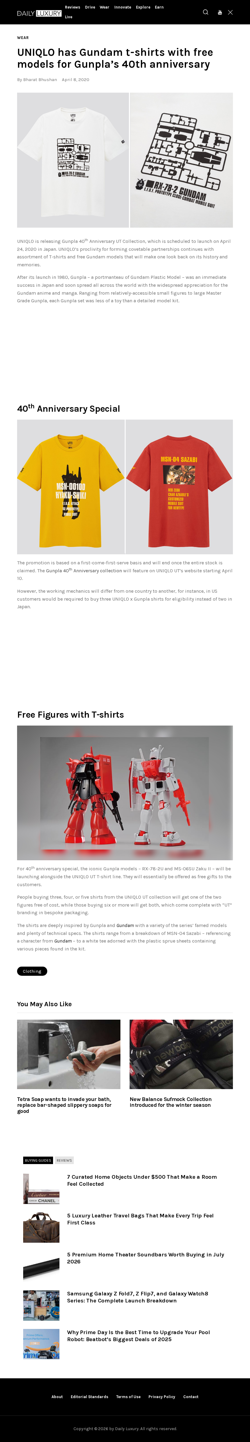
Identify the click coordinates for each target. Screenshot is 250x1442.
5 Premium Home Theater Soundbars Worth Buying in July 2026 (145, 1258)
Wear (23, 37)
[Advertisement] (125, 352)
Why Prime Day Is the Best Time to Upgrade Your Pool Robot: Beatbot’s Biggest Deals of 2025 (138, 1336)
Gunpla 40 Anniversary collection (84, 571)
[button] (125, 160)
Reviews (64, 1160)
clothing (32, 971)
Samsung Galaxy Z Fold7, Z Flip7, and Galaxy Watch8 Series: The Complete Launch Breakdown (137, 1297)
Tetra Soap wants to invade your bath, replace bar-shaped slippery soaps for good (64, 1105)
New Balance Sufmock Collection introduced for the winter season (171, 1102)
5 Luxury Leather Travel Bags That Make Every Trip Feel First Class (140, 1219)
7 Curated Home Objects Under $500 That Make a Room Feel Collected (142, 1180)
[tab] (38, 1160)
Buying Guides (38, 1160)
